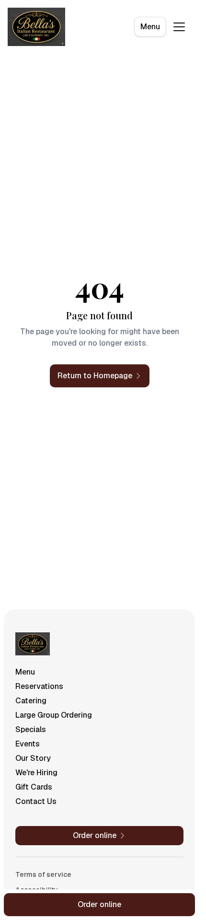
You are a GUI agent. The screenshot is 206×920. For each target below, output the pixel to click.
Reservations (39, 686)
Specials (30, 729)
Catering (30, 701)
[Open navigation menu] (179, 26)
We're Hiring (36, 773)
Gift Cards (33, 787)
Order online (99, 904)
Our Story (33, 758)
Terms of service (43, 874)
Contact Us (36, 801)
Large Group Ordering (53, 715)
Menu (150, 27)
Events (27, 744)
